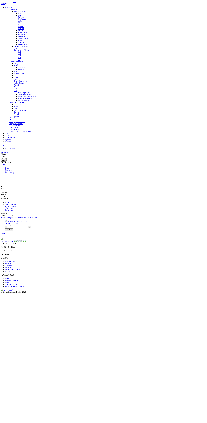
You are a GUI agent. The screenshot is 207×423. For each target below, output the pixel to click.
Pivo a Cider (9, 172)
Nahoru (3, 233)
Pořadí (7, 202)
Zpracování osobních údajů (14, 286)
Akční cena (9, 208)
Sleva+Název (9, 210)
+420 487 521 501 (7, 241)
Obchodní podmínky (12, 284)
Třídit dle (4, 214)
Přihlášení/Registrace (12, 148)
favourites (4, 152)
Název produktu (10, 204)
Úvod (7, 168)
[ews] (14, 2)
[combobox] (11, 158)
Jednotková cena (10, 206)
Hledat (3, 164)
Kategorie (8, 170)
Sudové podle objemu (12, 174)
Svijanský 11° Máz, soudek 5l (15, 223)
